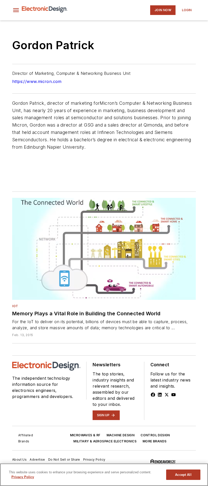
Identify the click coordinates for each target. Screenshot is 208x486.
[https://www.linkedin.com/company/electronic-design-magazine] (159, 394)
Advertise (37, 459)
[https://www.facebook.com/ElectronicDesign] (152, 394)
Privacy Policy (94, 459)
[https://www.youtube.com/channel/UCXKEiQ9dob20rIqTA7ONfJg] (173, 394)
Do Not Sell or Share (64, 459)
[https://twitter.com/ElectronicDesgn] (166, 394)
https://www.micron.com (37, 81)
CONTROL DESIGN (155, 435)
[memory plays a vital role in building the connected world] (104, 249)
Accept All (183, 475)
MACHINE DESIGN (121, 435)
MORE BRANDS (154, 441)
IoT (15, 306)
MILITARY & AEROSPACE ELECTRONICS (104, 441)
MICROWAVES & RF (85, 435)
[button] (16, 10)
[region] (104, 474)
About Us (19, 459)
